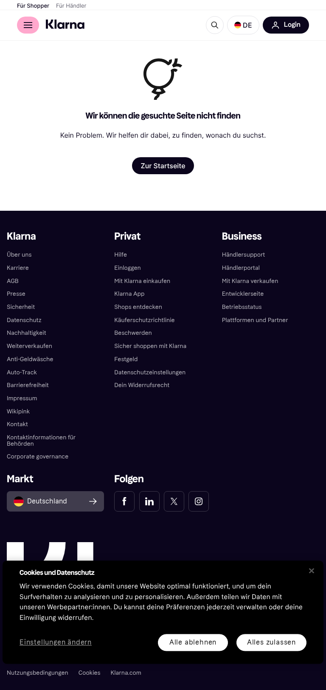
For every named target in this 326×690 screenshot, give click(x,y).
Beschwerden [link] (133, 333)
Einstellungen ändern (56, 643)
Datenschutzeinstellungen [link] (149, 372)
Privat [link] (127, 236)
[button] (243, 25)
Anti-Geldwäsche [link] (30, 359)
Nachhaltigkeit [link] (26, 333)
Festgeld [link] (126, 359)
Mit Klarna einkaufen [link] (142, 281)
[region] (163, 612)
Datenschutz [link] (24, 320)
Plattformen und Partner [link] (255, 320)
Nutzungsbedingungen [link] (37, 672)
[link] (124, 501)
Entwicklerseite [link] (243, 293)
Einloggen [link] (127, 267)
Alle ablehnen (192, 642)
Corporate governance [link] (37, 456)
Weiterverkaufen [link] (29, 346)
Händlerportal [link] (241, 267)
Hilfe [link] (120, 254)
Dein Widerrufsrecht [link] (141, 385)
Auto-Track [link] (22, 372)
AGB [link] (13, 281)
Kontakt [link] (17, 424)
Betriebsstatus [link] (242, 307)
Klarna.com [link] (126, 672)
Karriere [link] (18, 267)
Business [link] (242, 236)
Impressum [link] (22, 398)
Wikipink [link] (18, 411)
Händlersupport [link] (243, 254)
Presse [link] (16, 293)
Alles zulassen (271, 642)
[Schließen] (311, 570)
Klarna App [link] (129, 293)
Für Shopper (33, 6)
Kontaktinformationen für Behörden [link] (41, 440)
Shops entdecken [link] (138, 307)
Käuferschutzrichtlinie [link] (144, 320)
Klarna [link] (21, 236)
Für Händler (71, 6)
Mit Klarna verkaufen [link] (250, 281)
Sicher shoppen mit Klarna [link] (150, 346)
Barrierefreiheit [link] (28, 385)
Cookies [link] (90, 672)
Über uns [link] (19, 254)
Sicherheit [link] (21, 307)
